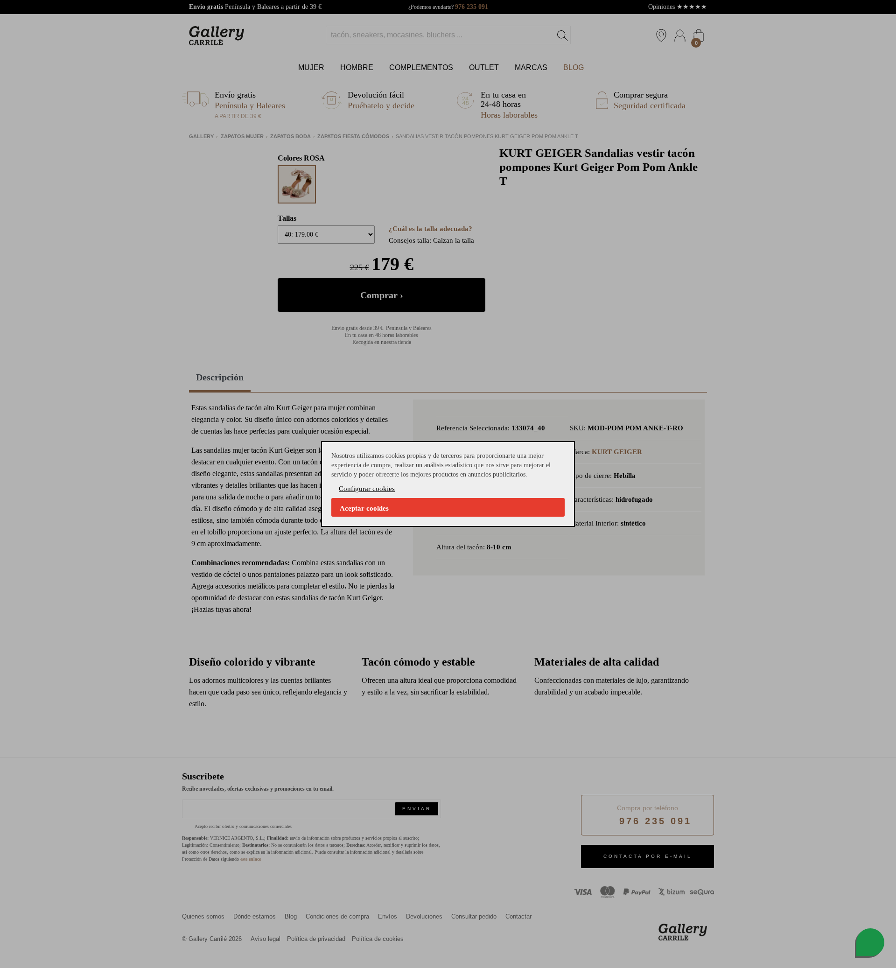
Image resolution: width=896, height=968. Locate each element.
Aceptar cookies (364, 508)
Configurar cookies (367, 488)
